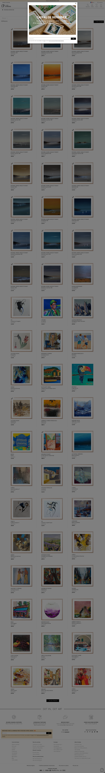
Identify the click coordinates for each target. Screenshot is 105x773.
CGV (44, 40)
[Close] (75, 3)
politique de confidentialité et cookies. (56, 40)
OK (73, 38)
